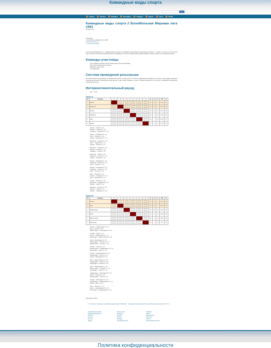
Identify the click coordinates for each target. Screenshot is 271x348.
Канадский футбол (122, 320)
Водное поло (121, 312)
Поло (161, 16)
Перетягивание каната (153, 320)
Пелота (148, 319)
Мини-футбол (150, 315)
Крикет (151, 16)
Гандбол (139, 16)
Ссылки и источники (93, 43)
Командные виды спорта (135, 2)
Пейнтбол (149, 317)
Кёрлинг (119, 317)
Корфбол (149, 312)
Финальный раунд (92, 42)
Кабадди (119, 319)
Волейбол (127, 16)
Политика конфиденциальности (135, 345)
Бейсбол (114, 16)
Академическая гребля (94, 312)
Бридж (90, 320)
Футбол (103, 16)
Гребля (92, 16)
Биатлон (90, 317)
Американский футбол (94, 313)
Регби (170, 16)
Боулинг (90, 319)
